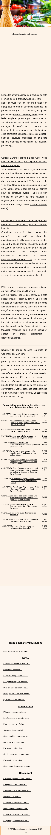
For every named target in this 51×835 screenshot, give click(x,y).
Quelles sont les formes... (14, 700)
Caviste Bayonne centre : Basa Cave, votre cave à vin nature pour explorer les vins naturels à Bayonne (24, 162)
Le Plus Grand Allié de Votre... (16, 803)
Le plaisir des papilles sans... (15, 676)
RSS (40, 829)
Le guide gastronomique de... (16, 821)
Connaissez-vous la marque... (16, 651)
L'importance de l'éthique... (15, 785)
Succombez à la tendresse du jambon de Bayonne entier (23, 437)
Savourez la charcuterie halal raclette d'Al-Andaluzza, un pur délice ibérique (23, 453)
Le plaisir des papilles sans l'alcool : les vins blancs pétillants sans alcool (26, 480)
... (12, 146)
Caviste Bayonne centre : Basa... (17, 779)
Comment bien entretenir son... (16, 736)
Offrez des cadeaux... (12, 670)
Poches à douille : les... (13, 748)
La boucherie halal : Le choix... (16, 815)
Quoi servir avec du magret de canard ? (23, 514)
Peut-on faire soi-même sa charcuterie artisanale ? (22, 527)
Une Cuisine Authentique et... (15, 809)
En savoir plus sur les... (13, 760)
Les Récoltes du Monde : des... (16, 718)
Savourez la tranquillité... (14, 730)
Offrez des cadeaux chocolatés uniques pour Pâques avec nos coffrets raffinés (23, 461)
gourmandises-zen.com (35, 381)
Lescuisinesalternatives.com (25, 829)
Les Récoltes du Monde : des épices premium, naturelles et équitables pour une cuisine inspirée (24, 224)
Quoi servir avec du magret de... (17, 754)
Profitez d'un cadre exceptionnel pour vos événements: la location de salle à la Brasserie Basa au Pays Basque (24, 471)
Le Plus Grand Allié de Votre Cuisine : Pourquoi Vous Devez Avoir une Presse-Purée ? (25, 489)
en (26, 832)
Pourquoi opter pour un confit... (16, 694)
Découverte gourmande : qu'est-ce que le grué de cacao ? (25, 430)
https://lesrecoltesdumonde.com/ (16, 259)
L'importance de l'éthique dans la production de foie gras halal (24, 415)
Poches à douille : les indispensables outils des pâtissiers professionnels (25, 444)
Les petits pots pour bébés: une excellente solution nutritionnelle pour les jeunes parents (24, 498)
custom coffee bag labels (25, 114)
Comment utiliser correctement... (17, 766)
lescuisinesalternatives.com (25, 34)
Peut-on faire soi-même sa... (15, 688)
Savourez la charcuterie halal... (16, 664)
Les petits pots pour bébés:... (15, 682)
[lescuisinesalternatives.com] (25, 13)
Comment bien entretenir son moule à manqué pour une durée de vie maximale (25, 423)
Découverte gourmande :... (15, 742)
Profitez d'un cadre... (12, 797)
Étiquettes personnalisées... (15, 712)
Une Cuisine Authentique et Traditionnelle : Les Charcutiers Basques (23, 506)
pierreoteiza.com (10, 338)
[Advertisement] (25, 62)
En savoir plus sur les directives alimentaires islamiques (24, 520)
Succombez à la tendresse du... (17, 791)
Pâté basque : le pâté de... (14, 724)
